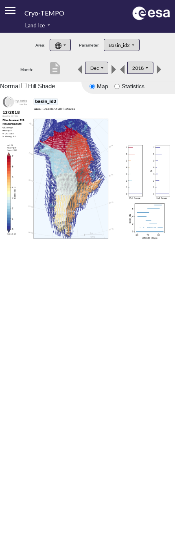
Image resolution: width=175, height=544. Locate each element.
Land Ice (35, 25)
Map (102, 86)
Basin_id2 (120, 45)
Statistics (133, 86)
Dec (95, 68)
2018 (138, 68)
